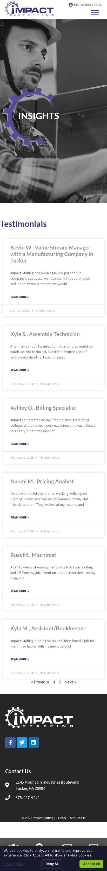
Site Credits (77, 818)
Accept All (91, 864)
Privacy (61, 818)
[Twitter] (22, 742)
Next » (70, 681)
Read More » (19, 297)
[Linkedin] (34, 742)
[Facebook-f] (10, 742)
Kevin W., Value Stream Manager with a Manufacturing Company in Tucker (51, 254)
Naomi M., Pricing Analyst (42, 481)
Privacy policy (14, 864)
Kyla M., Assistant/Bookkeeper (48, 628)
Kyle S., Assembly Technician (45, 334)
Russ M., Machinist (33, 555)
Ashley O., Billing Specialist (43, 407)
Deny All (51, 864)
